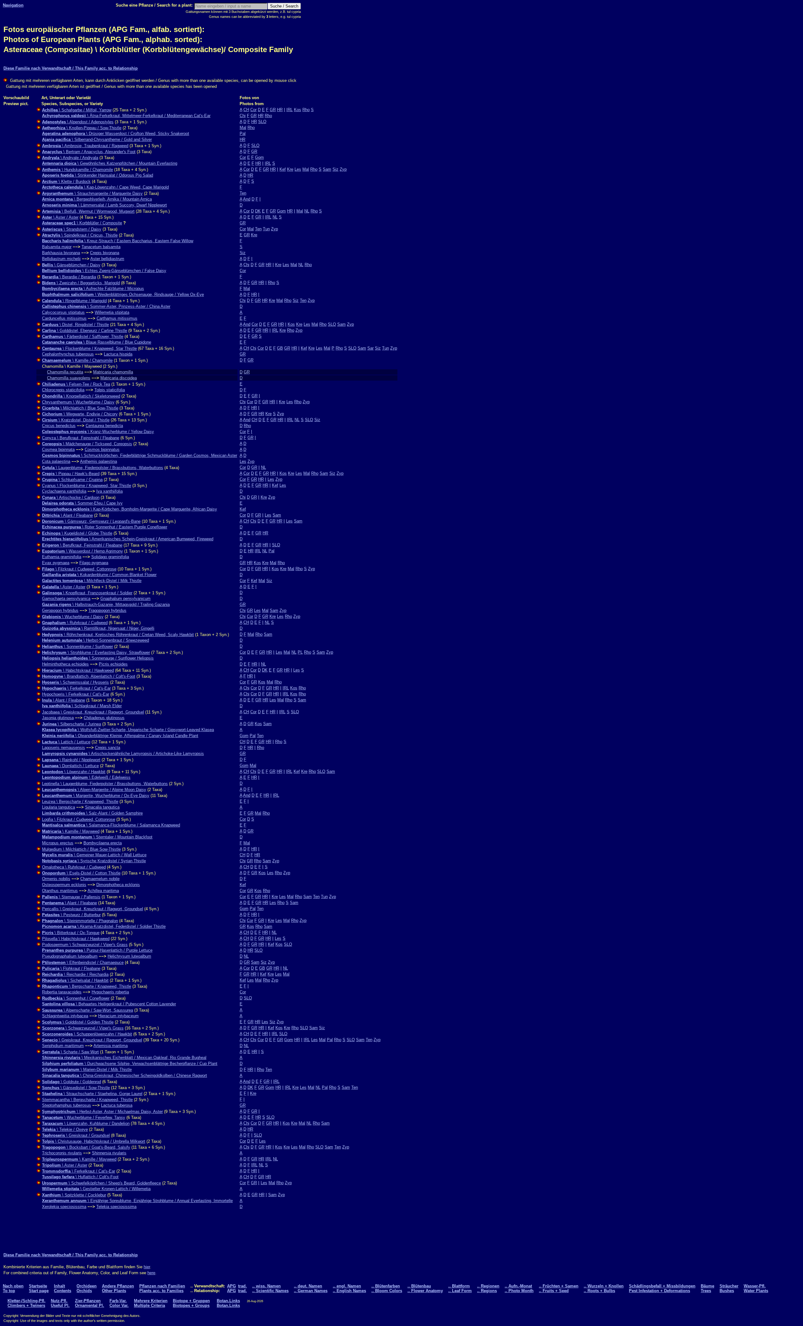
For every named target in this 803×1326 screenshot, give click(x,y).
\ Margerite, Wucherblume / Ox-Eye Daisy (95, 795)
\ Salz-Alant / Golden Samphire (92, 813)
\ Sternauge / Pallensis (71, 897)
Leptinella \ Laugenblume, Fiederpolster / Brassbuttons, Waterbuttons (105, 783)
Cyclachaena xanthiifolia (64, 491)
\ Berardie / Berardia (69, 277)
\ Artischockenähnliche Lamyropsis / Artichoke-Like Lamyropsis (123, 753)
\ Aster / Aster (60, 217)
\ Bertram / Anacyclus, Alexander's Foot (89, 151)
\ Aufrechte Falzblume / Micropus (93, 288)
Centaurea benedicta (104, 425)
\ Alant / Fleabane (67, 515)
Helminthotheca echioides (65, 664)
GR (273, 109)
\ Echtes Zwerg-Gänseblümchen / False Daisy (104, 270)
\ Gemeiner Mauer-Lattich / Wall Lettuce (94, 855)
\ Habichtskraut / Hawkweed (78, 670)
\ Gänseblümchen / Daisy (71, 265)
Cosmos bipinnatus (102, 449)
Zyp (343, 169)
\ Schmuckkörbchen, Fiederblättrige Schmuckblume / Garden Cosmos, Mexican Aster (139, 455)
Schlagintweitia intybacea (65, 1015)
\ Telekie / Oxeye (65, 1129)
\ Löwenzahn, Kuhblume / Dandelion (86, 1123)
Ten (243, 193)
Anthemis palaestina (98, 461)
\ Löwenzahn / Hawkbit (73, 771)
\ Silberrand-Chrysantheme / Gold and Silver (97, 139)
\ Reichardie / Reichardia (75, 974)
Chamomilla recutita (65, 372)
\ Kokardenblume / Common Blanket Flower (99, 574)
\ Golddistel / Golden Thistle (78, 1022)
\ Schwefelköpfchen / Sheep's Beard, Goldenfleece (101, 1183)
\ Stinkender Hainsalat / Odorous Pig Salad (97, 175)
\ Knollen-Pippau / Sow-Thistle (81, 128)
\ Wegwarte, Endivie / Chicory (80, 414)
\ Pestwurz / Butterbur (71, 914)
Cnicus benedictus (59, 425)
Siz (335, 169)
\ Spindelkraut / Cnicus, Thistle (80, 235)
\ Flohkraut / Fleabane (71, 968)
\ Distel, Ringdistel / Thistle (75, 324)
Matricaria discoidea (118, 378)
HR (280, 109)
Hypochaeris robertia (110, 992)
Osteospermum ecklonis (64, 884)
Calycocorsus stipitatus (63, 312)
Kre (290, 169)
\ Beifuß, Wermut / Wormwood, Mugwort (88, 211)
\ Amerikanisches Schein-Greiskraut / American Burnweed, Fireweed (127, 539)
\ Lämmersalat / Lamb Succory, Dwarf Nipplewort (104, 205)
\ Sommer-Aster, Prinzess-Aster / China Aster (106, 306)
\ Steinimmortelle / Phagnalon (80, 920)
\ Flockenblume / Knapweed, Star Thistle (89, 348)
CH (246, 109)
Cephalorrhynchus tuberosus (68, 354)
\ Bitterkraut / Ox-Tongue (70, 932)
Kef (282, 169)
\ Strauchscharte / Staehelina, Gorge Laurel (92, 1093)
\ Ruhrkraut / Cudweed (75, 622)
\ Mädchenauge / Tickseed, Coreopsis (87, 443)
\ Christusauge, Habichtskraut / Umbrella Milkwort (93, 1141)
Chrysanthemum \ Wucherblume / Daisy (78, 402)
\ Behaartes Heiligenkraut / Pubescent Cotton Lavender (109, 1004)
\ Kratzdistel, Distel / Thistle (75, 420)
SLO (262, 121)
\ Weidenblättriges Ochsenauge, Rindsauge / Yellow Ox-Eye (123, 294)
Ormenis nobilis (56, 878)
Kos (297, 109)
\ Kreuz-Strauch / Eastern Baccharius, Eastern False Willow (117, 240)
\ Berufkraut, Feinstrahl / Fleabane (82, 545)
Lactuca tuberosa (116, 1105)
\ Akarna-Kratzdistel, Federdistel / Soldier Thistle (104, 926)
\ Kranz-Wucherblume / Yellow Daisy (98, 431)
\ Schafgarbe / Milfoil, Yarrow (76, 110)
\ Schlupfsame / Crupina (72, 479)
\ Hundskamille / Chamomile (77, 169)
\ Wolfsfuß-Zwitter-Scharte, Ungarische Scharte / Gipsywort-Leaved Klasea (128, 729)
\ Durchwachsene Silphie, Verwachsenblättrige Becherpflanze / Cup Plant (129, 1063)
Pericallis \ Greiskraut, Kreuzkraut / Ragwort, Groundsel (92, 908)
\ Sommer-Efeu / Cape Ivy (82, 503)
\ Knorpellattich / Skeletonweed (81, 396)
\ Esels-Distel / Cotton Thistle (81, 873)
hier (147, 1267)
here (151, 1272)
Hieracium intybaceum (118, 1015)
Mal (243, 127)
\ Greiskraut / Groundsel (76, 1135)
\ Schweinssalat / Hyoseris (75, 682)
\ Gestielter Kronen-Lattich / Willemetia (96, 1188)
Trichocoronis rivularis (62, 1153)
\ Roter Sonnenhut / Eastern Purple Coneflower (104, 527)
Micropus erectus (57, 843)
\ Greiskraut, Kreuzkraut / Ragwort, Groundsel (92, 1040)
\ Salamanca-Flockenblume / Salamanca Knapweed (111, 825)
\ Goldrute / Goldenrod (71, 1081)
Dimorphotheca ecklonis (118, 884)
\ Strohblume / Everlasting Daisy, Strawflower (96, 652)
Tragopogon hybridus (107, 610)
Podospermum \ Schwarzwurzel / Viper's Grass (85, 944)
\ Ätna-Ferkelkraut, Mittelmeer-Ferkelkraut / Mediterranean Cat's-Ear (126, 115)
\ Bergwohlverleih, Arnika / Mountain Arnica (97, 199)
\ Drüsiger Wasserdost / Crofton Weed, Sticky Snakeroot (115, 133)
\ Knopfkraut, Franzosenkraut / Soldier (87, 593)
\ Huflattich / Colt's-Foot (80, 1176)
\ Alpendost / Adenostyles (78, 122)
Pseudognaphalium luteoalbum (70, 956)
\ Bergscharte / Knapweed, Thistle (86, 986)
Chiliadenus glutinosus (104, 717)
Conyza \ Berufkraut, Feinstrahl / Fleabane (80, 438)
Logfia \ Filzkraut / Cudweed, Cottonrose (78, 819)
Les (298, 169)
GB (280, 348)
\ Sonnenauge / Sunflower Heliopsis (98, 658)
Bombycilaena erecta (102, 843)
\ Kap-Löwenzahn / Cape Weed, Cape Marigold (105, 187)
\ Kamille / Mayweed (70, 831)
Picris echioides (113, 664)
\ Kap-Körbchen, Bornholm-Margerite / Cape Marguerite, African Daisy (129, 509)
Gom (259, 157)
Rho (306, 109)
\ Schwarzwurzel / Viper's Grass (83, 1028)
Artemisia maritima (110, 1045)
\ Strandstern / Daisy (71, 229)
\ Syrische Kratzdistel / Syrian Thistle (94, 860)
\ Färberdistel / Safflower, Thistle (82, 336)
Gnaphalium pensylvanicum (125, 598)
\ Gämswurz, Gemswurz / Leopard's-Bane (91, 521)
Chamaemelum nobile (100, 878)
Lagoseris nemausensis (63, 747)
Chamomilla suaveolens (68, 378)
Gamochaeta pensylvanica (66, 598)
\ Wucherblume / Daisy (73, 616)
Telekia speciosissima (116, 1206)
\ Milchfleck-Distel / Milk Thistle (91, 580)
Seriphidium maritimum (63, 1045)
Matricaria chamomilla (113, 372)
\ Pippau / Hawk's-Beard (70, 473)
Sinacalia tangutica (102, 807)
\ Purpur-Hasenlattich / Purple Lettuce (97, 950)
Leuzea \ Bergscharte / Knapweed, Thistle (80, 801)
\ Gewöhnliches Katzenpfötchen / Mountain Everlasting (109, 163)
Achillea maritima (103, 890)
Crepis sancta (107, 747)
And (246, 199)
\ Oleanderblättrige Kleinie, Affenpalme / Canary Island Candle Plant (120, 735)
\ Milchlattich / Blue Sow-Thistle (80, 408)
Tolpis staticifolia (109, 390)
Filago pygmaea (93, 562)
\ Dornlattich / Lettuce (70, 765)
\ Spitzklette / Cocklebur (74, 1195)
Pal (243, 133)
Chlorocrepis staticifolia (63, 390)
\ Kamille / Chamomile (77, 360)
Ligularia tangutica (58, 807)
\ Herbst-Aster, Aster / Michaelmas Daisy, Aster (102, 1111)
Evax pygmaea (55, 562)
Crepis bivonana (104, 252)
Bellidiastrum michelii (61, 258)
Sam (327, 169)
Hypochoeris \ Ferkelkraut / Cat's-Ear (75, 694)
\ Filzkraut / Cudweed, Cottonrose (79, 569)
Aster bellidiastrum (107, 258)
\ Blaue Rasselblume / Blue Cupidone (96, 342)
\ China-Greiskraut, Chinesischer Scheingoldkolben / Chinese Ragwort (124, 1075)
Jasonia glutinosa (58, 717)
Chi (243, 115)
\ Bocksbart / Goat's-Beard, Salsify (86, 1147)
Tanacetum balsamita (101, 246)
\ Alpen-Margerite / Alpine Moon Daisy (94, 789)
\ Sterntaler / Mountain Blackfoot (97, 837)
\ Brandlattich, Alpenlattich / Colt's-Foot (88, 676)
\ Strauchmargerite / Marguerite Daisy (92, 193)
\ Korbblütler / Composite (82, 223)
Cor (253, 109)
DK (258, 211)
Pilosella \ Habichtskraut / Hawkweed (75, 938)
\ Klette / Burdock (66, 181)
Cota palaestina (56, 461)
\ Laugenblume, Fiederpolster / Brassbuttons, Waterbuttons (102, 467)
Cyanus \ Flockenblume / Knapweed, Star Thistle (86, 485)
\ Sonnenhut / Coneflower (75, 998)
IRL (289, 109)
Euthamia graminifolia (61, 556)
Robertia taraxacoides (62, 992)
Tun (266, 229)
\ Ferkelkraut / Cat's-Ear (76, 688)
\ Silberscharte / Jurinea (71, 724)
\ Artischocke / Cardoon (70, 497)
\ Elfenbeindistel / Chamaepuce (83, 962)
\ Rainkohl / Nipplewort (71, 759)
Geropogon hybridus (60, 610)
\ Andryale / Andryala (70, 157)
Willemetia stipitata (112, 312)
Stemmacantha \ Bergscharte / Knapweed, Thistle (87, 1099)
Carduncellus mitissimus (64, 318)
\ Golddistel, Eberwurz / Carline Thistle (84, 330)
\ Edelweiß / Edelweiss (86, 777)
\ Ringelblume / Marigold (74, 300)
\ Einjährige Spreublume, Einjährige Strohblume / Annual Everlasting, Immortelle (137, 1200)
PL (300, 652)
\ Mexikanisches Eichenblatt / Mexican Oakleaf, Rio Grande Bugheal (124, 1057)
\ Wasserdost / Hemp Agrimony (82, 551)
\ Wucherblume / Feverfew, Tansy (83, 1117)
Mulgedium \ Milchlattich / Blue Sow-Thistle (81, 849)
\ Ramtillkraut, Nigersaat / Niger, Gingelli (98, 628)
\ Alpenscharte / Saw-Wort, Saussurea (87, 1010)
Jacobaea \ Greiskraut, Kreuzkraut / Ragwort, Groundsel (93, 712)
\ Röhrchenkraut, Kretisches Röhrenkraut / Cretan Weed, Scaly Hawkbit (118, 634)
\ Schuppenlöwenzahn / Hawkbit (87, 1034)
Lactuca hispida (118, 354)
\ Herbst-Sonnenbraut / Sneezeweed (95, 640)
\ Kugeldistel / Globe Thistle (77, 533)
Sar (370, 348)
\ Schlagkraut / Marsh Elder (82, 705)
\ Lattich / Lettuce (66, 742)
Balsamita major (57, 246)
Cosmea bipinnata (58, 449)
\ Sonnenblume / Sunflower (77, 646)
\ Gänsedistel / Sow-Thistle (76, 1087)
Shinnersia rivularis (109, 1153)
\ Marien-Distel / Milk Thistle (87, 1069)
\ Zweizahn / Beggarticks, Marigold (81, 283)
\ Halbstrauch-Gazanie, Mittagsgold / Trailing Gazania (106, 604)
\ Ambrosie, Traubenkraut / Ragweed (85, 145)
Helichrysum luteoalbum (129, 956)
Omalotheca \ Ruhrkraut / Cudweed (74, 867)
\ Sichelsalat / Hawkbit (75, 980)
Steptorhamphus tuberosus (66, 1105)
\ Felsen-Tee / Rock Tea (76, 384)
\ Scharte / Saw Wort (70, 1052)
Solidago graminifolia (110, 556)
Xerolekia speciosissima (64, 1206)
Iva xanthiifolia (109, 491)
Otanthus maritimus (60, 890)
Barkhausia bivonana (61, 252)
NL (306, 211)
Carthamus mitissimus (117, 318)
